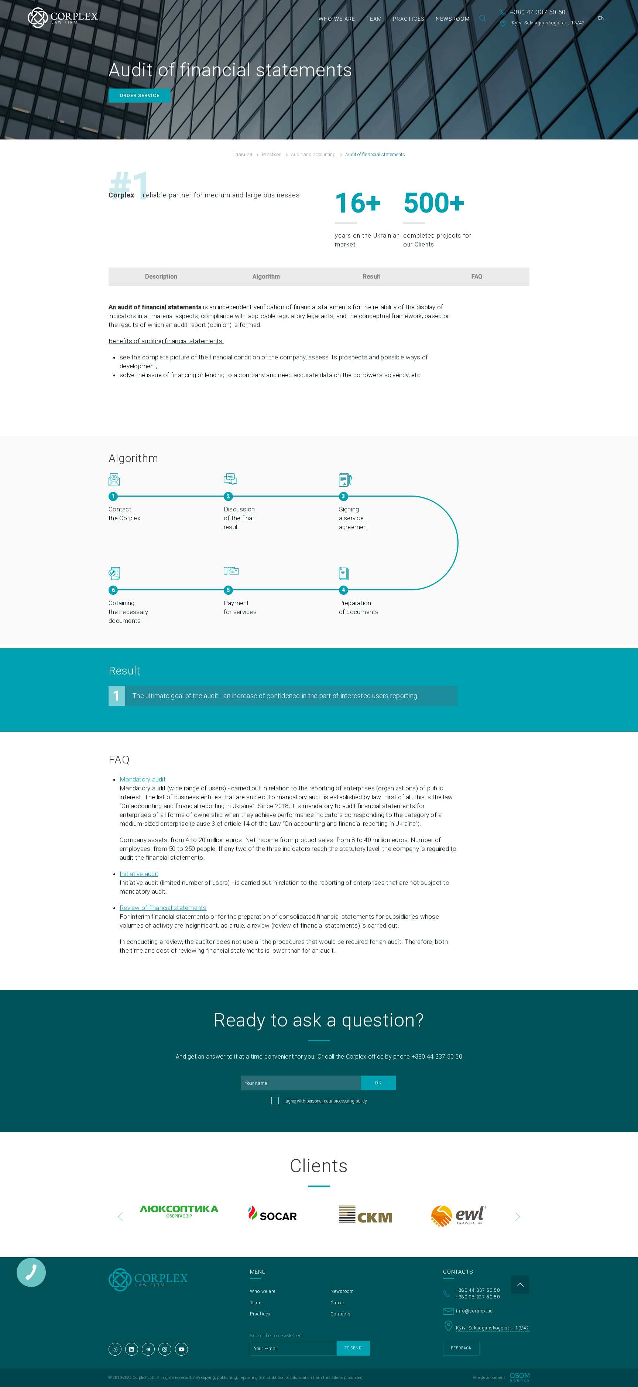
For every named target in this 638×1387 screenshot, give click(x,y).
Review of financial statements (163, 907)
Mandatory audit (143, 779)
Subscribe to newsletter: (276, 1335)
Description (161, 276)
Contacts (340, 1314)
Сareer (337, 1302)
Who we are (337, 18)
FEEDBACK (461, 1348)
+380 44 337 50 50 (538, 12)
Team (374, 18)
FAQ (477, 276)
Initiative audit (139, 873)
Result (372, 276)
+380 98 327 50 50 (478, 1297)
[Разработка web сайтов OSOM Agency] (519, 1377)
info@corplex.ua (474, 1311)
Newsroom (453, 18)
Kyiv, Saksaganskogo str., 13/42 (547, 22)
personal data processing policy (336, 1101)
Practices (409, 18)
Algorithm (266, 276)
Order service (140, 95)
